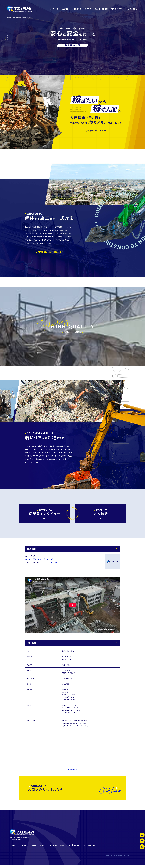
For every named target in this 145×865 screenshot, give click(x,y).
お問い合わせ (132, 9)
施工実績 (88, 9)
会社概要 (65, 9)
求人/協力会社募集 (101, 9)
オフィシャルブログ (89, 845)
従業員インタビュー (117, 9)
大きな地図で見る (72, 769)
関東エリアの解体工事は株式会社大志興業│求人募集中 (19, 17)
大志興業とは (76, 9)
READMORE (49, 252)
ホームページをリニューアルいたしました (40, 559)
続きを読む (55, 562)
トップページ (54, 9)
